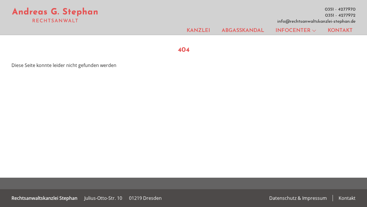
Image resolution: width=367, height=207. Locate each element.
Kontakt (340, 30)
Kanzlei (198, 30)
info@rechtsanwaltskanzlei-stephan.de (316, 21)
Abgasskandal (243, 30)
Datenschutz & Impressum (298, 198)
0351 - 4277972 (340, 15)
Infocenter (293, 30)
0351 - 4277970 (340, 9)
